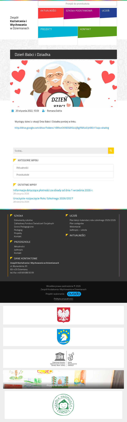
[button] (111, 151)
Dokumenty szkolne (23, 220)
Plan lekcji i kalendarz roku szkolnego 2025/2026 (93, 220)
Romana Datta (54, 111)
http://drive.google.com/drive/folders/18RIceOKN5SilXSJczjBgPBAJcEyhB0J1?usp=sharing (62, 128)
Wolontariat (75, 226)
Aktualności (48, 10)
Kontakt (85, 29)
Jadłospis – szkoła (78, 229)
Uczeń (105, 10)
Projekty (46, 29)
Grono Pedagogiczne (24, 226)
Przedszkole (22, 174)
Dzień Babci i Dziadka (32, 54)
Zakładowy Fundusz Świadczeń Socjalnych (34, 223)
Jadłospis (18, 249)
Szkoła (18, 216)
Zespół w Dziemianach (19, 22)
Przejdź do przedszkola (77, 3)
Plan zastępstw (77, 223)
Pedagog (18, 229)
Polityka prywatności (63, 298)
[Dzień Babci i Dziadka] (63, 83)
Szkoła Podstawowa (79, 10)
